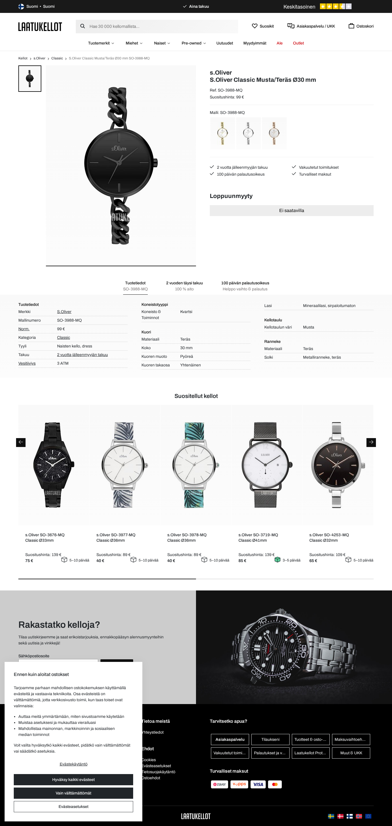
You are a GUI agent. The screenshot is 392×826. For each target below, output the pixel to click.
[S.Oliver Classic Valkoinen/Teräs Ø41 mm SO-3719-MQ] (266, 465)
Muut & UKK (351, 753)
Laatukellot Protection (312, 753)
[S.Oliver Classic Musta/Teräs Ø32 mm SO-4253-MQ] (338, 465)
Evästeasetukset (73, 806)
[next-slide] (371, 442)
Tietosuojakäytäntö (158, 772)
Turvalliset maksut (314, 174)
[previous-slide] (21, 442)
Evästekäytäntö (74, 764)
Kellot (23, 58)
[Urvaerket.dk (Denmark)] (340, 816)
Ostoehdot (150, 778)
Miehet (132, 43)
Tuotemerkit (99, 43)
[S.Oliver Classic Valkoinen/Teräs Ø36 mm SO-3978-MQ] (196, 465)
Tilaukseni (270, 739)
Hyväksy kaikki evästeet (73, 780)
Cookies (148, 760)
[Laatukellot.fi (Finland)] (350, 816)
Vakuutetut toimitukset (318, 167)
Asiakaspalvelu (230, 739)
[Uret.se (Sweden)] (331, 816)
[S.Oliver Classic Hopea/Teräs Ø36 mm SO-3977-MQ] (124, 465)
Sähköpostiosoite (33, 656)
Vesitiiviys (27, 363)
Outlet (298, 43)
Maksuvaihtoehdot (351, 739)
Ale (280, 43)
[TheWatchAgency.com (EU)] (368, 816)
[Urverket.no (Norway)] (359, 816)
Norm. (24, 329)
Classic (57, 58)
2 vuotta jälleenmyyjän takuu (242, 167)
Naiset (160, 43)
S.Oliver (64, 312)
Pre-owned (191, 43)
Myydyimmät (254, 43)
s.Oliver (39, 58)
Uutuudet (224, 43)
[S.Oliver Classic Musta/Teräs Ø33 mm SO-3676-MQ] (54, 465)
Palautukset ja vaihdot (272, 753)
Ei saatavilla (291, 210)
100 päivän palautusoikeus (240, 174)
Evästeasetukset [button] (156, 766)
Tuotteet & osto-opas (312, 739)
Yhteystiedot (152, 732)
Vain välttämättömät (73, 793)
